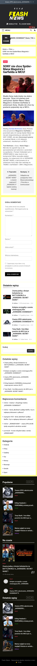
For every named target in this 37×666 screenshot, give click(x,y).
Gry (5, 457)
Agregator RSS (9, 417)
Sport (5, 472)
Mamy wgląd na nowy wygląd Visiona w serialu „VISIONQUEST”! (23, 518)
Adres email (9, 247)
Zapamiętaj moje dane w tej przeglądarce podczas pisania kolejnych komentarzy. (17, 266)
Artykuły (6, 445)
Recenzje (7, 464)
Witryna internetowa (11, 255)
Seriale (6, 468)
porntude (7, 431)
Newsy (6, 460)
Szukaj (5, 347)
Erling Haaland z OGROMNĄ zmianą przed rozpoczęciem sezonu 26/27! (16, 2)
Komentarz (9, 215)
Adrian (16, 303)
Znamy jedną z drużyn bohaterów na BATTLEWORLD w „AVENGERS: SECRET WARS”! (20, 295)
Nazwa (8, 239)
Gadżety (6, 453)
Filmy (5, 62)
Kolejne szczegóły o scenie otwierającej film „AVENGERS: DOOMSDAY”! (22, 309)
